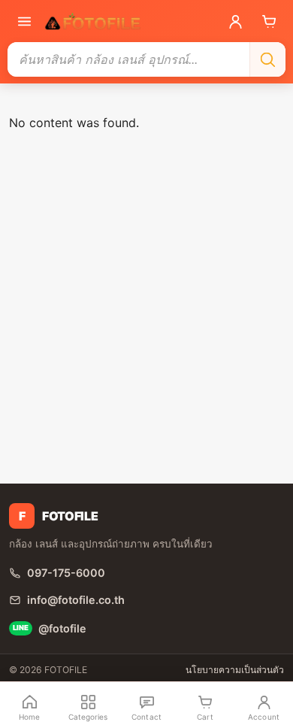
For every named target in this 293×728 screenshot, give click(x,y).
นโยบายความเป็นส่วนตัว (235, 669)
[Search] (267, 59)
